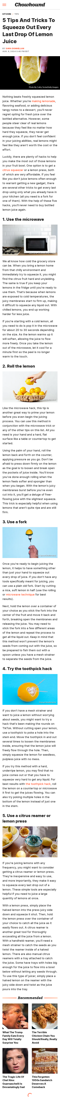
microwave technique (20, 594)
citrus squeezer (12, 170)
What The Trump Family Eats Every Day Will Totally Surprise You (13, 1037)
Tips (16, 14)
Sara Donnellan (15, 48)
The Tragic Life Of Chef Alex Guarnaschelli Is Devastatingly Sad (13, 1082)
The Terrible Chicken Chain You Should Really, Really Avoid (44, 1037)
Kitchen (6, 14)
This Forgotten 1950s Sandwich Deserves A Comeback (42, 1082)
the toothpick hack (38, 783)
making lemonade (43, 101)
